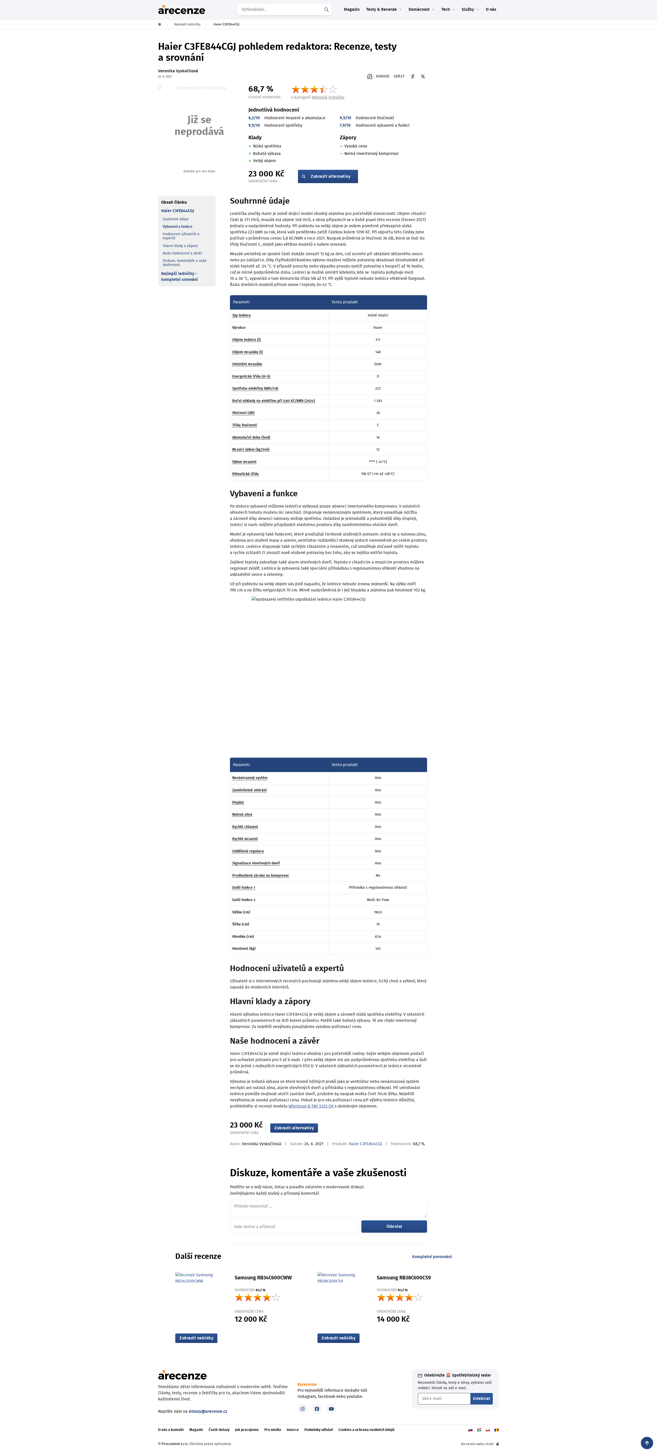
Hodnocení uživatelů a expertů (181, 236)
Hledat (327, 9)
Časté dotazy (219, 1430)
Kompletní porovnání (432, 1257)
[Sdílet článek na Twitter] (423, 76)
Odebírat (481, 1399)
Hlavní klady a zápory (180, 246)
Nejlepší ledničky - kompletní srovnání (179, 276)
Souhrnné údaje (176, 219)
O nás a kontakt (171, 1430)
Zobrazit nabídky (196, 1338)
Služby (468, 9)
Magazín (352, 9)
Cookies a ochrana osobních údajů (366, 1430)
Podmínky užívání (318, 1430)
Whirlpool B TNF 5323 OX (311, 1106)
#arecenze (307, 1384)
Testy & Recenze (381, 9)
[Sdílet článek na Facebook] (413, 76)
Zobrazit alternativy (330, 176)
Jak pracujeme (247, 1430)
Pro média (272, 1430)
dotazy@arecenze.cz (208, 1411)
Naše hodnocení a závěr (182, 253)
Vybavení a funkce (177, 227)
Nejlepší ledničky (328, 97)
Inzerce (293, 1430)
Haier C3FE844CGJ (177, 211)
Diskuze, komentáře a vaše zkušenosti (185, 263)
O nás (491, 9)
